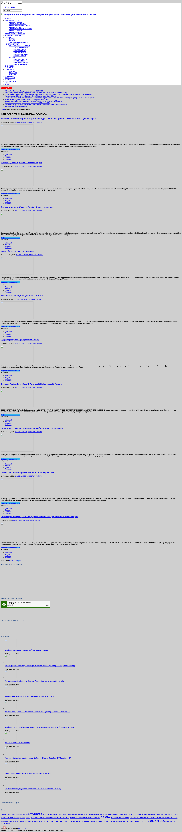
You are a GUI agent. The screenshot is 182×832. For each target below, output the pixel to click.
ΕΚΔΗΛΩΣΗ (15, 818)
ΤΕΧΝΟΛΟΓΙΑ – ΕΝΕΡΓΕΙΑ (18, 42)
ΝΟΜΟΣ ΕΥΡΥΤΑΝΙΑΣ (20, 52)
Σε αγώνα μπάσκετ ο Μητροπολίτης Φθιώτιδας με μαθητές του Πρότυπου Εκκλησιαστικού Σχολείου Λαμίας (48, 118)
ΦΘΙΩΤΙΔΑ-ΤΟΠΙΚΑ (12, 20)
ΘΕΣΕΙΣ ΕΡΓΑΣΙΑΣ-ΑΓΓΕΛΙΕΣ (15, 34)
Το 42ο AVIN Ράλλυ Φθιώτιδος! (16, 106)
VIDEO (7, 83)
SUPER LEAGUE (22, 814)
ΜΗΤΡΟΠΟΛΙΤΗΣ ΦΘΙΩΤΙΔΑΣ (163, 818)
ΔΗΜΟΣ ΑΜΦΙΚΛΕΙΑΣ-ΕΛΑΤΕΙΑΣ (20, 29)
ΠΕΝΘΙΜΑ (33, 821)
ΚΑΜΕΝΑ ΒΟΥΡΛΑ (45, 818)
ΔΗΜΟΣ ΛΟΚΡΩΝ (15, 27)
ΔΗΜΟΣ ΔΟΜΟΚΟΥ (16, 30)
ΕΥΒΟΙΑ (28, 818)
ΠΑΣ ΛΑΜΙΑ (20, 821)
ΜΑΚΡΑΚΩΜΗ (124, 818)
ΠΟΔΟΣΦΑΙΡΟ (84, 821)
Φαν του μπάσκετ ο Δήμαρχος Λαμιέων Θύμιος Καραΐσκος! (27, 207)
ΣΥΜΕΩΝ (124, 821)
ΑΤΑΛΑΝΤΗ (47, 814)
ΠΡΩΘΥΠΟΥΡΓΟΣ (96, 821)
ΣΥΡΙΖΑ (131, 821)
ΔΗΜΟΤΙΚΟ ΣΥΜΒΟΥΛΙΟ (164, 814)
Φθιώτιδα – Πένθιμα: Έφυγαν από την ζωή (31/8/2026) (24, 91)
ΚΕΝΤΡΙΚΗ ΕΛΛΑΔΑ (12, 44)
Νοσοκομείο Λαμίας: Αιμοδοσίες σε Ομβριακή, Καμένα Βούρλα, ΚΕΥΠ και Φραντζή (38, 758)
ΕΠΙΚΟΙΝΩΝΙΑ (10, 7)
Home (3, 109)
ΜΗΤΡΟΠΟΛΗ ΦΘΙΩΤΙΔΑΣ (140, 818)
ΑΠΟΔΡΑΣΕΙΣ (9, 76)
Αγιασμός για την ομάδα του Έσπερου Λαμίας (21, 163)
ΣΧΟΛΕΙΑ (136, 821)
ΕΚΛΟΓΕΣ (22, 818)
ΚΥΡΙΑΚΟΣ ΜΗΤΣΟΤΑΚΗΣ (89, 818)
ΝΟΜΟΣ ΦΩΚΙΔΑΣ (19, 56)
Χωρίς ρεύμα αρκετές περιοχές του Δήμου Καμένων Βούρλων (27, 99)
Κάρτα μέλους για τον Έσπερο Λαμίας (18, 251)
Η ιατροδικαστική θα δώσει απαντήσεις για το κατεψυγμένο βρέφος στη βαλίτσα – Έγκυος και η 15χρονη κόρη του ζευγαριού (50, 98)
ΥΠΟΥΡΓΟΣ (144, 821)
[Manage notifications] (4, 827)
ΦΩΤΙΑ (167, 821)
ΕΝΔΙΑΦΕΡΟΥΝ (10, 81)
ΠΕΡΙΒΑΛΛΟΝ (10, 78)
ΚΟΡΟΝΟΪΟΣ (63, 818)
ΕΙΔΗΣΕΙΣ (8, 37)
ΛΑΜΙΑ (105, 817)
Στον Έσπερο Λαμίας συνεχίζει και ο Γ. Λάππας (22, 295)
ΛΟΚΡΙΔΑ (115, 817)
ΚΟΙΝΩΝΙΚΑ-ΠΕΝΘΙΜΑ (13, 35)
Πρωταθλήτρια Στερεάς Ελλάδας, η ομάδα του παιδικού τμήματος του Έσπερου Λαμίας (39, 517)
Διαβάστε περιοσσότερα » (10, 149)
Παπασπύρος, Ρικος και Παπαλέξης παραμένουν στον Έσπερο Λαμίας (32, 428)
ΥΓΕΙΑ (7, 84)
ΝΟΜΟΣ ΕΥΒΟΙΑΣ (19, 51)
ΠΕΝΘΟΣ (41, 821)
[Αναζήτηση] (2, 2)
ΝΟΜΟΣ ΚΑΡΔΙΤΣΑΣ (20, 59)
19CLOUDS (22, 828)
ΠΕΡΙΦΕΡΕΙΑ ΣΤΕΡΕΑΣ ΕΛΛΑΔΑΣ (62, 821)
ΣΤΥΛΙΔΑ (118, 821)
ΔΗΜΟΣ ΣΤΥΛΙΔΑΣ (15, 32)
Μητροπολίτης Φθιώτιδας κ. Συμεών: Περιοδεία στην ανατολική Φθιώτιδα (31, 96)
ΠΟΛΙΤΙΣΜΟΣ (9, 69)
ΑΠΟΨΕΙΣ (8, 79)
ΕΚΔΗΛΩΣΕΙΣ (9, 66)
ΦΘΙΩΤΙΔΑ (157, 821)
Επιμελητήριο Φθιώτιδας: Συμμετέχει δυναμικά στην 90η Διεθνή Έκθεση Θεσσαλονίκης (36, 92)
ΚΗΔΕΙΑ (54, 818)
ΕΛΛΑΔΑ (12, 39)
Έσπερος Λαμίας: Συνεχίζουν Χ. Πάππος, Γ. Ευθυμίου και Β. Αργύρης (32, 384)
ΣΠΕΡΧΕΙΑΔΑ (109, 821)
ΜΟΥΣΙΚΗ (12, 74)
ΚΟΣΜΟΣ (12, 41)
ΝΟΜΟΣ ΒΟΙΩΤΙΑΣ (19, 49)
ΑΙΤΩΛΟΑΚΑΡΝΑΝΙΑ (20, 47)
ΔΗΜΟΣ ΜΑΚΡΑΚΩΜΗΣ (17, 24)
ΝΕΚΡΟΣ (12, 821)
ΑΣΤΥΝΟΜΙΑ (35, 814)
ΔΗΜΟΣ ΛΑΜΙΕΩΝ (15, 22)
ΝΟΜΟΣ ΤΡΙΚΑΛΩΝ (20, 64)
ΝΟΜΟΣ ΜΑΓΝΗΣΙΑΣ (20, 62)
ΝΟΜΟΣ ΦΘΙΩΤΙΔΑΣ (20, 54)
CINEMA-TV (9, 68)
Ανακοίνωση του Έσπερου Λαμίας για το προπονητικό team (27, 472)
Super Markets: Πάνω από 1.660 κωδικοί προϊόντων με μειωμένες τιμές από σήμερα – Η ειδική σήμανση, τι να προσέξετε (48, 94)
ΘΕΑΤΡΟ (12, 71)
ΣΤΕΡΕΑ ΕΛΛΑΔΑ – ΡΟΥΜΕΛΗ (19, 46)
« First (11, 560)
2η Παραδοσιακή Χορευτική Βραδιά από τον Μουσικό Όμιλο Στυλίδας (33, 789)
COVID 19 (5, 814)
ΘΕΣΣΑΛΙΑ (13, 57)
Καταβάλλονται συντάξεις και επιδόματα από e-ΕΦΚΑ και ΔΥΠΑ (27, 103)
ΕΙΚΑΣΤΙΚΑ (13, 73)
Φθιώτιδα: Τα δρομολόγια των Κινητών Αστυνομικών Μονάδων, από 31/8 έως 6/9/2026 (36, 104)
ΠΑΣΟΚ (27, 821)
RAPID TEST (14, 814)
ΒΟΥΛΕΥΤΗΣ (56, 814)
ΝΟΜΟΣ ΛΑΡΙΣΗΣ (19, 61)
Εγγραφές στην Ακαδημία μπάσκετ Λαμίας (20, 340)
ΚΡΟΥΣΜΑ (74, 818)
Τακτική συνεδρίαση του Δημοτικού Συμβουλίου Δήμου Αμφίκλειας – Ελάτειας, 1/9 (34, 101)
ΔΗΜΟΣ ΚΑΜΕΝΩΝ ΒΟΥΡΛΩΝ (19, 25)
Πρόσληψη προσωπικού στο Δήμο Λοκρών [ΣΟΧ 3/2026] (27, 773)
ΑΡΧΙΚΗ (8, 19)
